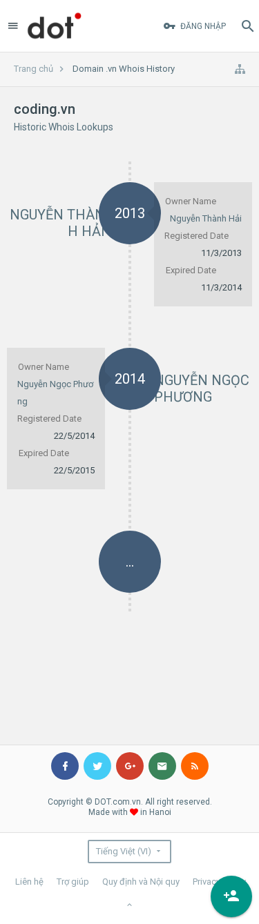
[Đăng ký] (231, 896)
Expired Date (191, 270)
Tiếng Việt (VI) (123, 851)
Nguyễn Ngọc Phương (201, 388)
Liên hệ (29, 881)
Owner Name (190, 201)
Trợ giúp (73, 881)
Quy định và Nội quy (141, 881)
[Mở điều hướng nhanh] (239, 69)
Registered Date (196, 235)
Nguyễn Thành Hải (206, 218)
